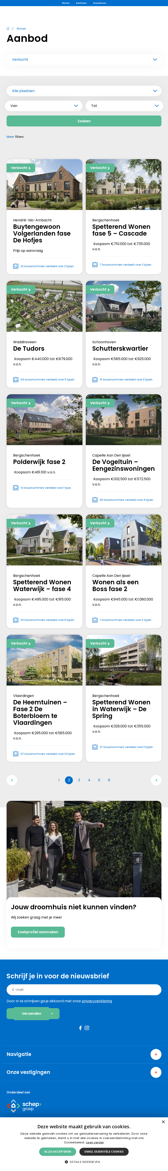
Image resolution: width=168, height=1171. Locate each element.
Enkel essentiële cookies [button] (104, 1151)
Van (13, 105)
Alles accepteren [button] (57, 1151)
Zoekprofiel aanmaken (38, 932)
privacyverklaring (97, 1001)
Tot (94, 105)
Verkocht (20, 59)
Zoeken (84, 121)
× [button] (163, 1122)
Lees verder (95, 1142)
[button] (84, 1162)
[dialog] (84, 1144)
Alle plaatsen (23, 90)
